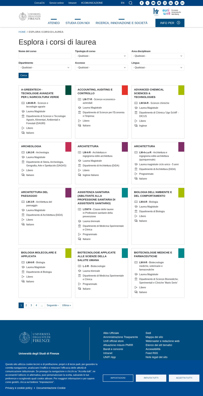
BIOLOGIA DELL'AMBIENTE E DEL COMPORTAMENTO (153, 194)
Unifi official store (113, 341)
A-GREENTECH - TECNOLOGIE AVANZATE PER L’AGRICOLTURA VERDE (40, 93)
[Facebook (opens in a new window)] (142, 3)
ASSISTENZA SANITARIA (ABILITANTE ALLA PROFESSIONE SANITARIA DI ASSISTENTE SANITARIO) (96, 198)
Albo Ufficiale (111, 333)
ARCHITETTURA (88, 146)
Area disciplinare (141, 51)
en (122, 3)
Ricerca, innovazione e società (121, 23)
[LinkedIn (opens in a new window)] (171, 3)
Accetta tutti (184, 378)
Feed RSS (152, 353)
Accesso (80, 63)
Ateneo (54, 23)
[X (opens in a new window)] (147, 3)
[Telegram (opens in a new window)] (177, 3)
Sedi (148, 333)
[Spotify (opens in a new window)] (159, 3)
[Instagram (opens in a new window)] (165, 3)
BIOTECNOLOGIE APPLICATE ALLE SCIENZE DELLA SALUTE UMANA (97, 256)
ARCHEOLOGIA (31, 146)
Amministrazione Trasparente (120, 337)
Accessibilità (153, 349)
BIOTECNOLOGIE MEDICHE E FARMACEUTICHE (153, 254)
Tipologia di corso (85, 51)
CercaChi (39, 3)
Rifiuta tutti (151, 378)
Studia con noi (78, 23)
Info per (167, 23)
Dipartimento (26, 63)
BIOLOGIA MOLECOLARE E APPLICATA (38, 254)
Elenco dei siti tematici (159, 345)
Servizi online (56, 3)
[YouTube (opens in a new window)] (153, 3)
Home (22, 32)
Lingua (135, 63)
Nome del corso (27, 51)
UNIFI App (109, 357)
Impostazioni (118, 378)
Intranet (72, 3)
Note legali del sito (156, 357)
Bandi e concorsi (113, 349)
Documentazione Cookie (51, 387)
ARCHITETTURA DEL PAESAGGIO (34, 194)
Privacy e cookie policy (18, 387)
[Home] (30, 16)
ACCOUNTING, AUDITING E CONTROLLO (95, 91)
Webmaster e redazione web (163, 341)
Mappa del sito (154, 337)
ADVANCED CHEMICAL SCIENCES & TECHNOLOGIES (149, 93)
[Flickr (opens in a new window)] (182, 3)
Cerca (23, 75)
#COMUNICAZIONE (92, 3)
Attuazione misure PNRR (118, 345)
